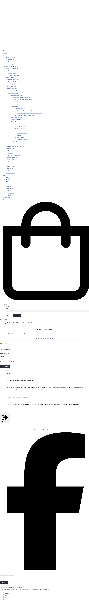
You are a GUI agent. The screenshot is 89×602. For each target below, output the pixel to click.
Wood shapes (9, 161)
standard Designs (12, 157)
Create (48, 589)
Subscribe (4, 582)
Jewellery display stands (14, 84)
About (4, 175)
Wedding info (11, 188)
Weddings (13, 124)
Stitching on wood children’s (15, 64)
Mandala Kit (11, 168)
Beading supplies (10, 77)
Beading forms (11, 70)
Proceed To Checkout (49, 338)
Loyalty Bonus (11, 190)
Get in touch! (11, 193)
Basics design (11, 148)
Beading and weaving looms (12, 68)
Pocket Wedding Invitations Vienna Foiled (24, 115)
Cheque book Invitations (20, 108)
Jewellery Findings (12, 86)
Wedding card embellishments (21, 104)
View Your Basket (39, 338)
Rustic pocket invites (16, 119)
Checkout (16, 315)
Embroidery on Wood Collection (13, 141)
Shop (4, 55)
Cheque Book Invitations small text (25, 110)
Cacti (9, 164)
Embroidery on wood (13, 61)
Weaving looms (12, 73)
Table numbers (20, 137)
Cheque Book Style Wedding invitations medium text (29, 113)
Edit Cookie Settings (34, 589)
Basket (9, 315)
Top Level (8, 333)
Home (4, 50)
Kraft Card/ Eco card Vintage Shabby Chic (24, 99)
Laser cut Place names (22, 133)
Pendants (10, 153)
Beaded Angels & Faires (11, 66)
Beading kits (11, 59)
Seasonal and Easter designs (15, 155)
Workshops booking (10, 173)
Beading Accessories (13, 79)
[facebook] (46, 569)
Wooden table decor (19, 128)
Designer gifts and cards (11, 90)
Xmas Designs (11, 159)
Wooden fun (11, 170)
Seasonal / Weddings (13, 93)
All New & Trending (10, 57)
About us (8, 177)
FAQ (7, 181)
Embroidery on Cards (13, 150)
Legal (9, 186)
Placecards (19, 135)
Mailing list (8, 179)
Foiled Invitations (15, 106)
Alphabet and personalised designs (16, 146)
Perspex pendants (12, 88)
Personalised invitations (16, 117)
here (54, 429)
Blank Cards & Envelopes (17, 95)
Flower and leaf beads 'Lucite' (15, 81)
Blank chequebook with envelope (22, 97)
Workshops (5, 53)
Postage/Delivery (7, 197)
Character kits (11, 166)
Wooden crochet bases (13, 75)
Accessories (11, 144)
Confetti (19, 130)
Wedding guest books (22, 139)
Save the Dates (14, 121)
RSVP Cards (17, 101)
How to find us (11, 184)
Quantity (2, 361)
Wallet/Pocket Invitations (20, 126)
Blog (9, 195)
